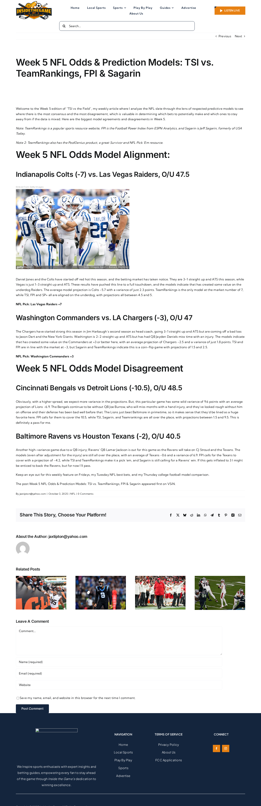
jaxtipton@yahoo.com (32, 493)
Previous (225, 36)
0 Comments (85, 493)
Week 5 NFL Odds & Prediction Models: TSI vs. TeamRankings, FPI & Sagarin (85, 484)
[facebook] (216, 748)
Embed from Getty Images (30, 187)
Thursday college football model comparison (175, 474)
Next (238, 36)
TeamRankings (36, 128)
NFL (72, 493)
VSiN (171, 484)
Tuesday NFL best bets (113, 474)
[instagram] (225, 748)
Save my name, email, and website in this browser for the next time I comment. (77, 698)
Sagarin (190, 128)
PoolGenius (76, 142)
